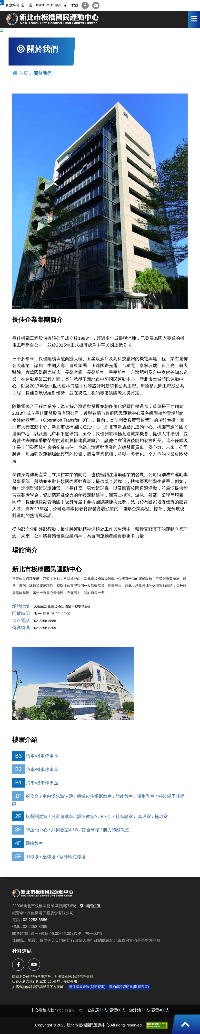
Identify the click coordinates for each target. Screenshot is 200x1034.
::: (2, 2)
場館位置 (93, 906)
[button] (185, 1024)
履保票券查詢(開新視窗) (87, 987)
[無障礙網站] (157, 1025)
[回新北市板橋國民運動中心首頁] (52, 19)
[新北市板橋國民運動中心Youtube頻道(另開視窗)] (96, 5)
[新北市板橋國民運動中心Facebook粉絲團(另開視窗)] (85, 5)
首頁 (23, 73)
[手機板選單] (194, 19)
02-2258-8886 (35, 920)
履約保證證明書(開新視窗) (129, 987)
